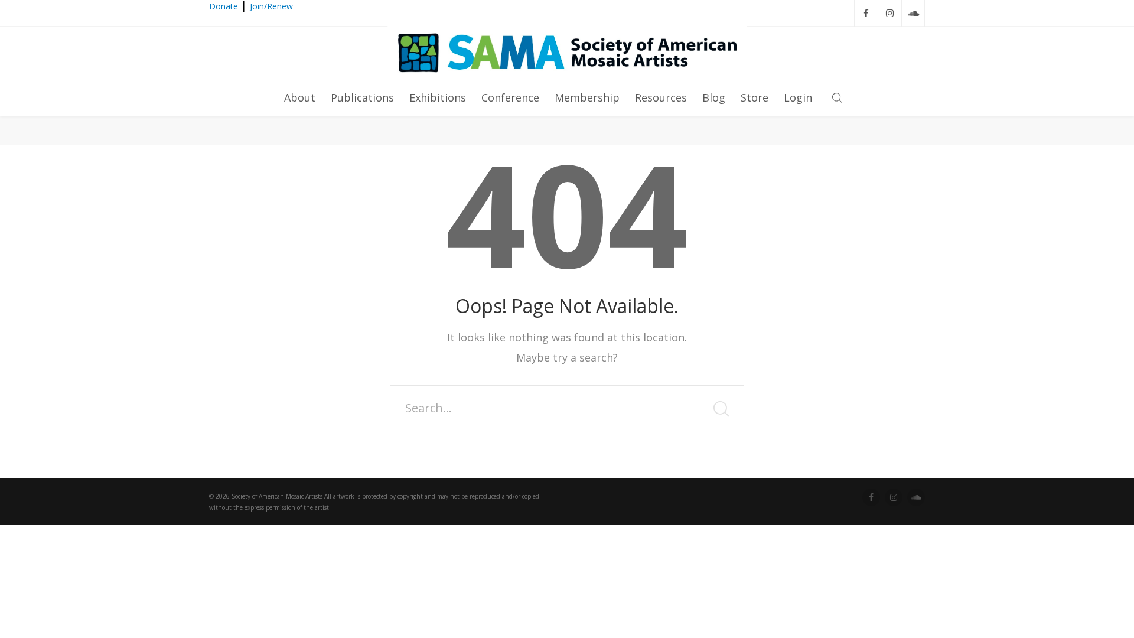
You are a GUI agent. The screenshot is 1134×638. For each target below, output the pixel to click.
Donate (223, 6)
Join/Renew (271, 6)
